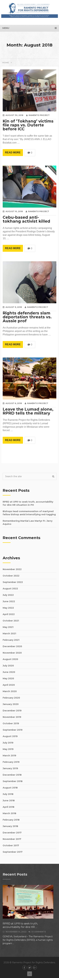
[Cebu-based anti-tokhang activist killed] (29, 187)
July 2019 (8, 742)
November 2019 (12, 717)
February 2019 (11, 762)
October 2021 (11, 620)
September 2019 (12, 729)
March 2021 (9, 633)
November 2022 (12, 569)
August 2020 (10, 659)
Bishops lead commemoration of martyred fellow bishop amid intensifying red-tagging (29, 513)
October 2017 (11, 845)
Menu (5, 28)
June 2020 (9, 672)
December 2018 (12, 774)
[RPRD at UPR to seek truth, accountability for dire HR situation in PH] (28, 902)
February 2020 (11, 697)
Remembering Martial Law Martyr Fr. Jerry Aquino (27, 522)
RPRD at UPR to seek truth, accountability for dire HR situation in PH (28, 503)
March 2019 (9, 755)
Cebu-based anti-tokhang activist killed (26, 219)
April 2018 (8, 807)
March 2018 (9, 813)
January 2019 (10, 768)
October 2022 (11, 575)
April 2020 (9, 684)
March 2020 (10, 691)
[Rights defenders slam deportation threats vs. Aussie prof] (29, 282)
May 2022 (8, 607)
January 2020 (11, 704)
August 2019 (10, 736)
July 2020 (8, 665)
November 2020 (12, 652)
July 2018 (8, 794)
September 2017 (12, 851)
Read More (13, 152)
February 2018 (11, 819)
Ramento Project (39, 115)
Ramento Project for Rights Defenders (33, 962)
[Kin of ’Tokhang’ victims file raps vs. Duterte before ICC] (29, 90)
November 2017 (12, 839)
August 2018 (10, 787)
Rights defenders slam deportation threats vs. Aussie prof (27, 317)
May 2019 (8, 749)
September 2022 (13, 582)
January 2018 (10, 826)
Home (5, 62)
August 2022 (10, 588)
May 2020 (8, 678)
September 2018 (12, 781)
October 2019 (11, 723)
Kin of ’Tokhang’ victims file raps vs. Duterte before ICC (28, 125)
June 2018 (9, 800)
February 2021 (11, 640)
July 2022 (8, 595)
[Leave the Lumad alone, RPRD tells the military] (29, 378)
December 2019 (12, 710)
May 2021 (8, 627)
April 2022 (9, 614)
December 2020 (12, 646)
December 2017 (12, 832)
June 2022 (9, 601)
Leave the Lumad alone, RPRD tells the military (28, 411)
